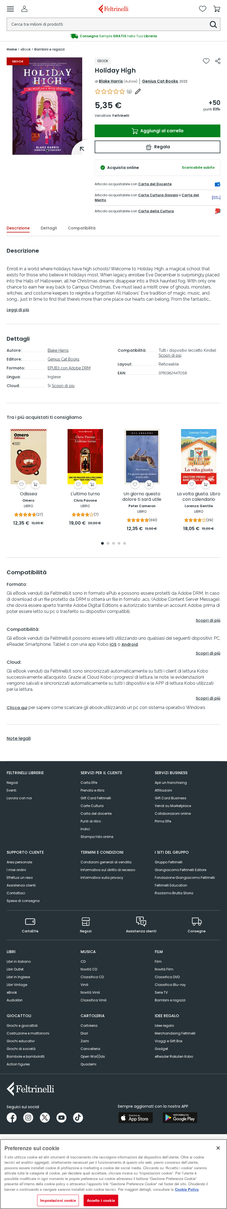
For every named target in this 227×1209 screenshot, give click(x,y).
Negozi (12, 782)
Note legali (19, 739)
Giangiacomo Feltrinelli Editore (180, 869)
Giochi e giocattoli (22, 1025)
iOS (113, 644)
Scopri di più (63, 385)
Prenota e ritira (92, 790)
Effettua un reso (20, 877)
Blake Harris (111, 81)
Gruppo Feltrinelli (168, 862)
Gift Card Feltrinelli (96, 798)
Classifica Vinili (94, 1000)
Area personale (19, 862)
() (129, 91)
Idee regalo (164, 1025)
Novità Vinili (90, 992)
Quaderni (88, 1064)
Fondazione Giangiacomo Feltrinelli (185, 877)
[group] (113, 36)
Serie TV (161, 992)
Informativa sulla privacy (102, 877)
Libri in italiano (19, 961)
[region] (113, 1174)
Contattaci (16, 893)
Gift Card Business (170, 798)
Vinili (84, 984)
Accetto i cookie (101, 1200)
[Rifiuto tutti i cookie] (218, 1148)
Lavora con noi (19, 798)
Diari (84, 1033)
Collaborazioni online (173, 813)
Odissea (28, 494)
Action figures (18, 1064)
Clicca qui (17, 707)
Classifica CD (92, 977)
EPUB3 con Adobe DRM (69, 368)
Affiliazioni (163, 790)
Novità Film (164, 969)
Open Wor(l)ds (93, 1056)
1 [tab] (47, 151)
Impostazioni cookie (58, 1200)
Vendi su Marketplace (173, 805)
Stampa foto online (97, 836)
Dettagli (49, 228)
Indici (85, 829)
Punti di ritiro (91, 821)
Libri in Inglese (18, 977)
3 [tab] (113, 544)
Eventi (11, 790)
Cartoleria (89, 1025)
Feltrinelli (120, 115)
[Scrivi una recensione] (138, 91)
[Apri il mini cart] (217, 9)
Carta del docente (96, 813)
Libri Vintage (17, 984)
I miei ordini (16, 869)
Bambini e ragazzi (170, 1000)
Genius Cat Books (160, 81)
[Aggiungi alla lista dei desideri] (206, 61)
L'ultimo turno (85, 494)
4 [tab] (119, 544)
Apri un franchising (171, 782)
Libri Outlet (15, 969)
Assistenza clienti (21, 885)
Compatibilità (82, 228)
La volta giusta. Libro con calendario (198, 496)
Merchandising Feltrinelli (175, 1033)
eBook (12, 992)
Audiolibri (14, 1000)
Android (130, 644)
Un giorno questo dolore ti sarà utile (141, 496)
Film (158, 961)
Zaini (85, 1041)
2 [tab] (108, 544)
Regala (161, 147)
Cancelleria (90, 1048)
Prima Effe (163, 821)
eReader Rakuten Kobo (174, 1056)
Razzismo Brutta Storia (174, 893)
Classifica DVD (167, 977)
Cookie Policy (187, 1189)
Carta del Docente (155, 184)
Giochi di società (21, 1048)
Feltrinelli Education (171, 885)
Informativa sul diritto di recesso (108, 869)
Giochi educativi (21, 1041)
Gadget (161, 1048)
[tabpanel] (47, 106)
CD (83, 961)
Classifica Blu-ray (170, 984)
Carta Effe (89, 782)
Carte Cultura (92, 805)
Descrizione (18, 228)
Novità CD (89, 969)
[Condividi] (217, 61)
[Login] (24, 8)
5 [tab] (124, 544)
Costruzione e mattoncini (28, 1033)
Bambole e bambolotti (26, 1056)
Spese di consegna (23, 900)
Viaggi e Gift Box (168, 1041)
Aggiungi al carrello (161, 131)
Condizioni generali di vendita (106, 862)
